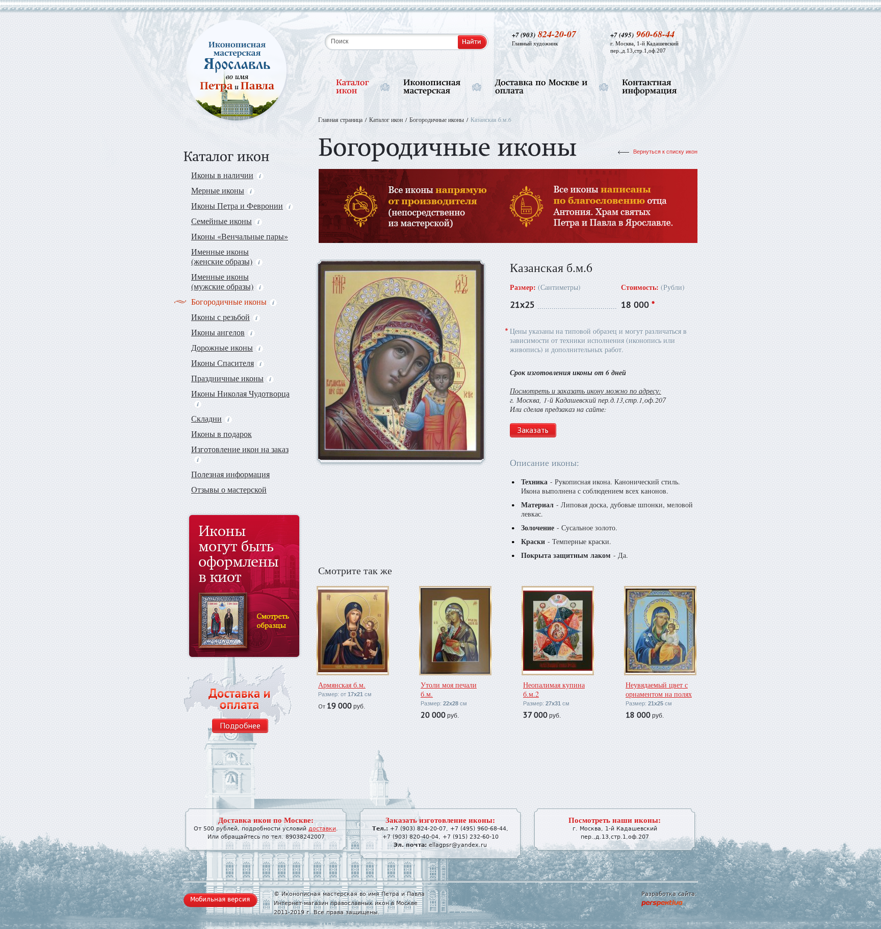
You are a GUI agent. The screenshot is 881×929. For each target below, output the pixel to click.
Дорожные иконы (222, 347)
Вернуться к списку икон (665, 152)
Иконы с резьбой (220, 316)
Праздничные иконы (227, 378)
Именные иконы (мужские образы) (222, 281)
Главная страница (340, 119)
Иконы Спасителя (222, 362)
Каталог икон (386, 119)
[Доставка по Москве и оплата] (541, 87)
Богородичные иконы (229, 301)
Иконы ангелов (218, 332)
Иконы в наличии (222, 174)
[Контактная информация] (649, 87)
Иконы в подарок (221, 433)
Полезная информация (230, 474)
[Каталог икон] (352, 87)
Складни (206, 418)
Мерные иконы (217, 190)
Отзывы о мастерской (229, 489)
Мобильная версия (220, 899)
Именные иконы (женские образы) (221, 256)
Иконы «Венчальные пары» (239, 236)
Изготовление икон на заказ (240, 449)
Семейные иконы (221, 220)
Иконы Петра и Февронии (237, 205)
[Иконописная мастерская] (432, 87)
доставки (322, 828)
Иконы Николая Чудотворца (240, 393)
